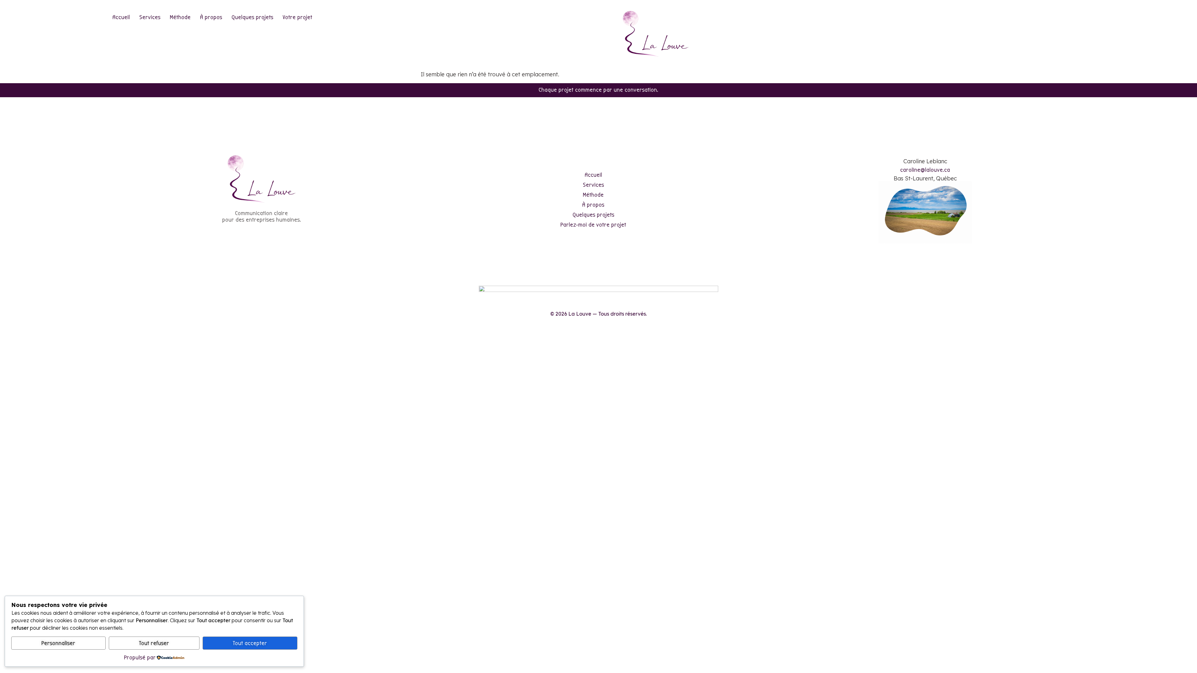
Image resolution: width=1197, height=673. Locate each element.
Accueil (121, 17)
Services (150, 17)
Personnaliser (58, 643)
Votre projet (297, 17)
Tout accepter (250, 643)
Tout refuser (154, 643)
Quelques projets (252, 17)
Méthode (180, 17)
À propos (211, 17)
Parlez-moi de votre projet (593, 225)
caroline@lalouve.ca (925, 170)
